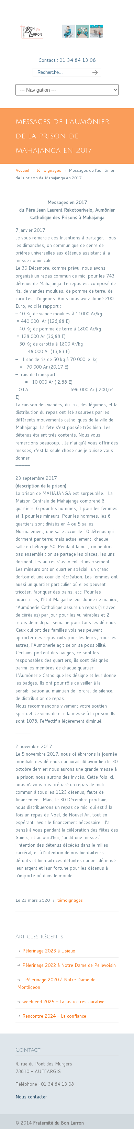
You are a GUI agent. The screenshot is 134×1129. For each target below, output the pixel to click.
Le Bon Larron (67, 28)
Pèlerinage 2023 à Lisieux (48, 951)
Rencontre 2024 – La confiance (54, 1016)
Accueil (22, 170)
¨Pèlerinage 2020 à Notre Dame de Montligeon (56, 983)
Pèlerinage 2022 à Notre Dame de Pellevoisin (69, 965)
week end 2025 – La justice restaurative (63, 1001)
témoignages (49, 170)
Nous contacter (31, 1097)
